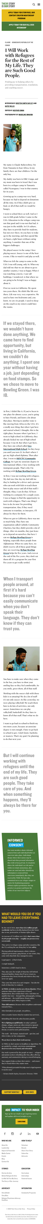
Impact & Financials (8, 1150)
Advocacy (6, 1188)
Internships (25, 1176)
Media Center (6, 1153)
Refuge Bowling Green (26, 471)
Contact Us (5, 1161)
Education (26, 1168)
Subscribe (25, 1153)
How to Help (27, 1140)
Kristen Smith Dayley (24, 103)
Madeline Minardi (26, 114)
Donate (24, 1148)
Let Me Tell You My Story (10, 1178)
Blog (3, 1159)
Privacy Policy (31, 1209)
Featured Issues (27, 1178)
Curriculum (25, 1173)
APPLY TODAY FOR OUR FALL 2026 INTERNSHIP (21, 26)
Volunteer (25, 1145)
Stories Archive (7, 1173)
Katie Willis (10, 106)
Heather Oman (18, 110)
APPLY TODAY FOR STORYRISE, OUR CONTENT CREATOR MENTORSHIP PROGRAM (21, 15)
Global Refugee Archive (9, 1176)
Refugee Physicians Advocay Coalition (11, 1199)
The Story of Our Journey (10, 1181)
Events (4, 1156)
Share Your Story (27, 1150)
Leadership (5, 1148)
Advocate (25, 1156)
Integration (27, 1188)
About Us (5, 1145)
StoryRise (5, 1195)
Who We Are (6, 1140)
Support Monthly (11, 1092)
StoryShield (5, 1193)
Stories (5, 1168)
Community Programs (29, 1193)
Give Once (30, 1092)
